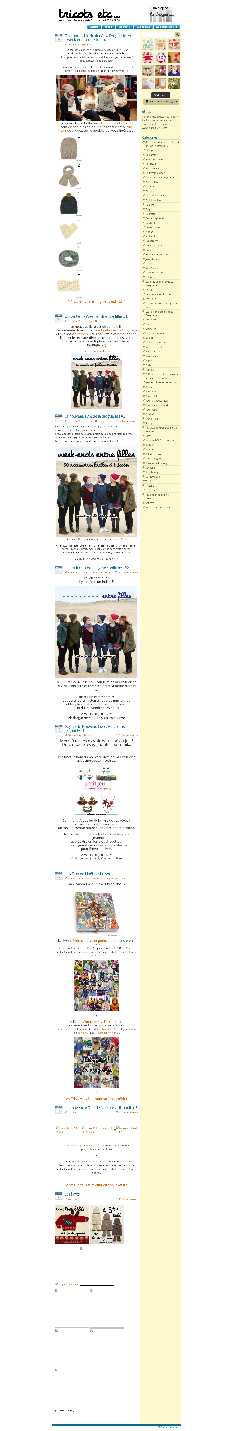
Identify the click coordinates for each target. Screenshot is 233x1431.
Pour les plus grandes (157, 405)
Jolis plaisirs (152, 259)
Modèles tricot (84, 44)
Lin (147, 324)
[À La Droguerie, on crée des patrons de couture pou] (161, 83)
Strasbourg (151, 472)
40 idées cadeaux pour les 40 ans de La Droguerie (91, 878)
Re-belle (150, 445)
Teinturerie (151, 481)
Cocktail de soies (154, 195)
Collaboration (153, 200)
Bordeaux (150, 164)
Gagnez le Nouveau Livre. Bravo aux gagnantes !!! (94, 728)
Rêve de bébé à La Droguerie (161, 440)
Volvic (84, 1032)
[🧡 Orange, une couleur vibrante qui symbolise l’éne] (174, 44)
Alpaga (149, 150)
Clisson (132, 1029)
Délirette (150, 213)
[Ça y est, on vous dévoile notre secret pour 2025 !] (161, 57)
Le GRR (149, 290)
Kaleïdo (149, 263)
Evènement (73, 572)
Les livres (72, 44)
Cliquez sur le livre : (96, 351)
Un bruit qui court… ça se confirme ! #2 (96, 567)
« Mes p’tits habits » (84, 1145)
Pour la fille (151, 396)
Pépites (149, 369)
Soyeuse (150, 467)
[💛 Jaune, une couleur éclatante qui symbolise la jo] (161, 44)
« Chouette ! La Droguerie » (101, 1021)
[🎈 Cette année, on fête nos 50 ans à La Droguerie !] (148, 57)
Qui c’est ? (124, 26)
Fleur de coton (153, 245)
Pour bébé (151, 391)
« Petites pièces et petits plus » (93, 940)
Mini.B (149, 338)
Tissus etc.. (151, 490)
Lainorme (150, 277)
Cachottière (152, 182)
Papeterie (150, 360)
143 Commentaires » (128, 572)
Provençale (151, 418)
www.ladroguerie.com (154, 127)
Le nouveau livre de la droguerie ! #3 (94, 416)
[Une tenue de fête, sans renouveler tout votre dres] (174, 70)
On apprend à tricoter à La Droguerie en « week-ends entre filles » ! (97, 37)
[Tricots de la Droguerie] (116, 14)
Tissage (149, 485)
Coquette (150, 209)
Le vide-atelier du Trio (158, 294)
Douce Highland (154, 218)
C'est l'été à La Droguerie (159, 177)
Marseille (150, 329)
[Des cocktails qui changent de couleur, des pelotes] (161, 70)
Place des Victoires (107, 1032)
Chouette (150, 191)
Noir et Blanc (152, 351)
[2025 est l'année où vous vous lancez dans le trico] (148, 83)
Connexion (176, 1427)
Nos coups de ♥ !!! (166, 26)
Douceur (150, 222)
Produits (150, 414)
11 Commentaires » (128, 1112)
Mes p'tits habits (154, 333)
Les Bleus (150, 299)
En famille (151, 236)
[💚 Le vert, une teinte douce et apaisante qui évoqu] (148, 44)
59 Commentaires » (128, 1199)
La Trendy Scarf (154, 272)
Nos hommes (153, 356)
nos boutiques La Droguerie (116, 330)
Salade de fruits (154, 454)
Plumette (150, 387)
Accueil (94, 26)
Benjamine (151, 154)
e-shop (149, 231)
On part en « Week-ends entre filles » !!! (96, 316)
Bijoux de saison (75, 735)
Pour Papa (151, 409)
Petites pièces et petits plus (161, 382)
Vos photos (143, 26)
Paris (148, 365)
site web (81, 334)
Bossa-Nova (152, 168)
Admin (164, 1427)
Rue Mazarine (105, 1029)
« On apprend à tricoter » (118, 123)
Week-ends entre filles (88, 321)
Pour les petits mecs (157, 400)
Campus (83, 1029)
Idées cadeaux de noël (158, 254)
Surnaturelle (152, 476)
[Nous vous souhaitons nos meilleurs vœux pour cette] (148, 70)
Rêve (148, 435)
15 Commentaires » (128, 421)
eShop (108, 26)
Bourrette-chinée (155, 173)
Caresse (150, 186)
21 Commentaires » (128, 735)
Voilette (149, 503)
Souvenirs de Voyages (157, 463)
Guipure (150, 250)
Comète (149, 204)
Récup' (149, 423)
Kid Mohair (151, 268)
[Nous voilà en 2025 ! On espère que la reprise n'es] (174, 57)
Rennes (149, 449)
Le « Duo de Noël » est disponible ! (92, 873)
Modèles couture (155, 342)
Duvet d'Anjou (153, 227)
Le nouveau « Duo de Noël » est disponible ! (100, 1107)
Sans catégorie (153, 458)
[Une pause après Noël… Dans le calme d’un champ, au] (174, 83)
